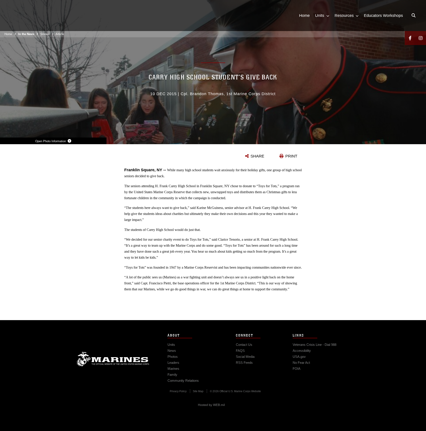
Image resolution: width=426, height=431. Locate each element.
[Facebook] (410, 38)
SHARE (257, 156)
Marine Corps (113, 359)
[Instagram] (420, 38)
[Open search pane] (413, 15)
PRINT (291, 156)
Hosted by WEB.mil (211, 405)
